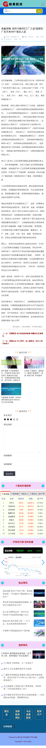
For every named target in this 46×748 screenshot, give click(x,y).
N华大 (11, 503)
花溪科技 (11, 506)
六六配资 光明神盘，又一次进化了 (18, 662)
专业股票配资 (28, 714)
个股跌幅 (15, 493)
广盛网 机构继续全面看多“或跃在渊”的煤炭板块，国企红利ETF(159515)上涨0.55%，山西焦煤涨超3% (23, 677)
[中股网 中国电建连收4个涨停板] (39, 632)
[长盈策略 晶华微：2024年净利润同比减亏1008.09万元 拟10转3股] (11, 389)
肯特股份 (11, 526)
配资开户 (39, 713)
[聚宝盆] (13, 4)
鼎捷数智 (11, 516)
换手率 (42, 493)
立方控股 (11, 533)
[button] (3, 562)
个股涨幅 (5, 493)
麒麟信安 (11, 513)
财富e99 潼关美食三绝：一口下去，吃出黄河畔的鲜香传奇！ (16, 622)
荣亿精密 (11, 530)
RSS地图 (26, 737)
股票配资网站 (17, 714)
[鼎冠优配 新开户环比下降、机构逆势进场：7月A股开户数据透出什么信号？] (39, 593)
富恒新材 (11, 509)
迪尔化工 (11, 523)
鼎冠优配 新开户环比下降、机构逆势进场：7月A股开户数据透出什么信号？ (18, 593)
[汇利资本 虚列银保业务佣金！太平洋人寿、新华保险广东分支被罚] (39, 654)
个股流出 (33, 493)
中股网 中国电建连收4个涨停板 (16, 630)
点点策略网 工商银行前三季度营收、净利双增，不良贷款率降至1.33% (22, 687)
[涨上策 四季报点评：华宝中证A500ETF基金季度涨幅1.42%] (39, 613)
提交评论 (9, 473)
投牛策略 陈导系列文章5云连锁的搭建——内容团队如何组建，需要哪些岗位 (23, 696)
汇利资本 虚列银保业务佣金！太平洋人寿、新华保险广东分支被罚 (16, 654)
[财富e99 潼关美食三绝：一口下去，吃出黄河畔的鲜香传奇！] (39, 623)
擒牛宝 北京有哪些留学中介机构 (17, 668)
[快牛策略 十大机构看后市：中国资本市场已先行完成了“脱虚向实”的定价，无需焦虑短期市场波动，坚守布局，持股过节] (11, 362)
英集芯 (11, 520)
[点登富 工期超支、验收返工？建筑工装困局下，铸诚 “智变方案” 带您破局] (34, 362)
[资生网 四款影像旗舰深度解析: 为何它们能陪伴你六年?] (39, 604)
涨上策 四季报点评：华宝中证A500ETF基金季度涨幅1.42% (16, 613)
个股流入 (24, 493)
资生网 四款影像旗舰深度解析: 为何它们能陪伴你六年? (17, 603)
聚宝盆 (6, 713)
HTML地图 (33, 737)
